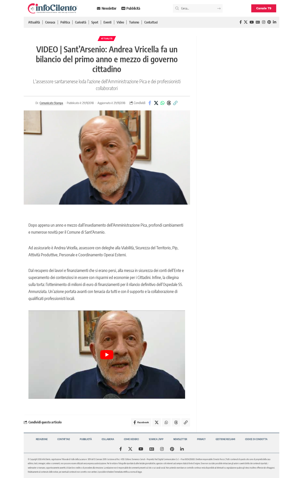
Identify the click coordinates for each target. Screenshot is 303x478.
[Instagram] (263, 22)
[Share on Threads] (169, 103)
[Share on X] (156, 103)
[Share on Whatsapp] (162, 103)
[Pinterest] (269, 22)
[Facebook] (240, 22)
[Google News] (258, 22)
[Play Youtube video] (106, 354)
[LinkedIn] (274, 22)
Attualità (106, 38)
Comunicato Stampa (51, 103)
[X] (246, 22)
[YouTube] (252, 22)
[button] (175, 103)
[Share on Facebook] (150, 103)
